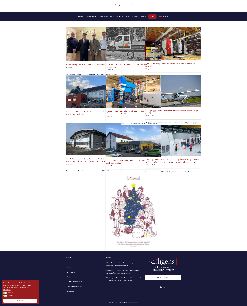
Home (69, 263)
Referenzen (71, 272)
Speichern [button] (20, 300)
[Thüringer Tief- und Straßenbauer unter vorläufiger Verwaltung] (133, 44)
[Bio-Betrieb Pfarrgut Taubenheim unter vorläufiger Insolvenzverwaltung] (93, 91)
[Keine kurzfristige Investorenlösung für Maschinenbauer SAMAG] (173, 43)
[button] (5, 293)
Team (69, 277)
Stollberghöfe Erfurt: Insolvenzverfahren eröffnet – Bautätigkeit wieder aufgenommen (123, 279)
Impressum (70, 291)
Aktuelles (70, 267)
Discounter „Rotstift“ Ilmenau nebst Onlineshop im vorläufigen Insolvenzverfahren (123, 272)
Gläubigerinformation (74, 281)
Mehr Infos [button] (7, 290)
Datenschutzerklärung (74, 286)
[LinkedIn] (161, 287)
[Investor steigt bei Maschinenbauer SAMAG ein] (93, 44)
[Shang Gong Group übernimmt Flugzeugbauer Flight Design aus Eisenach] (173, 91)
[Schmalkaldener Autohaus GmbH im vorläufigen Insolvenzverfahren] (133, 141)
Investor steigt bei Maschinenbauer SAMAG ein (86, 65)
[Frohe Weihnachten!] (133, 211)
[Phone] (165, 287)
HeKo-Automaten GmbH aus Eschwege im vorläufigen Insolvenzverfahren (121, 264)
